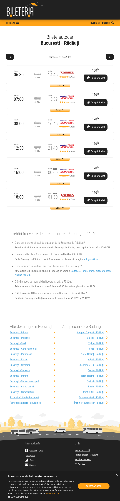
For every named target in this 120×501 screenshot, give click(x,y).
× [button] (116, 475)
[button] (41, 497)
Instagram (30, 455)
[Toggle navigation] (110, 10)
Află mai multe (52, 493)
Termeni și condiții (82, 450)
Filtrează (11, 22)
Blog (32, 460)
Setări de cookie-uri (83, 459)
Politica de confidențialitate (86, 455)
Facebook (33, 450)
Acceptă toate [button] (93, 486)
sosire (50, 71)
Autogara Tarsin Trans (82, 270)
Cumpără (97, 78)
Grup (41, 450)
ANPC (77, 464)
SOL (83, 464)
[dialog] (60, 486)
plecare (16, 71)
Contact (32, 465)
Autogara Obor (90, 259)
